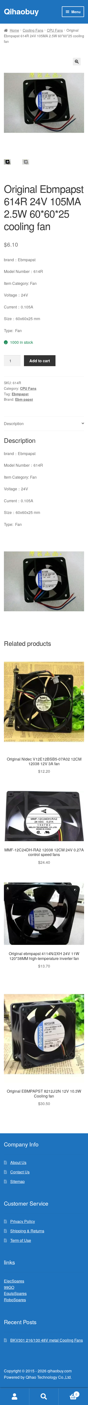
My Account (14, 1396)
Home (14, 30)
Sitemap (17, 1181)
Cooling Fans (33, 30)
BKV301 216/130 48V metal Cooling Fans (46, 1340)
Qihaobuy (21, 11)
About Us (18, 1162)
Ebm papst (24, 399)
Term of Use (20, 1240)
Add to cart (39, 360)
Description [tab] (14, 423)
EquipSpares (15, 1293)
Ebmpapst (20, 393)
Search (44, 1396)
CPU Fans (55, 30)
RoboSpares (15, 1300)
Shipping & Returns (27, 1231)
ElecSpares (14, 1281)
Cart (68, 1392)
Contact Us (20, 1172)
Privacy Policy (22, 1221)
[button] (77, 61)
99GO (9, 1287)
